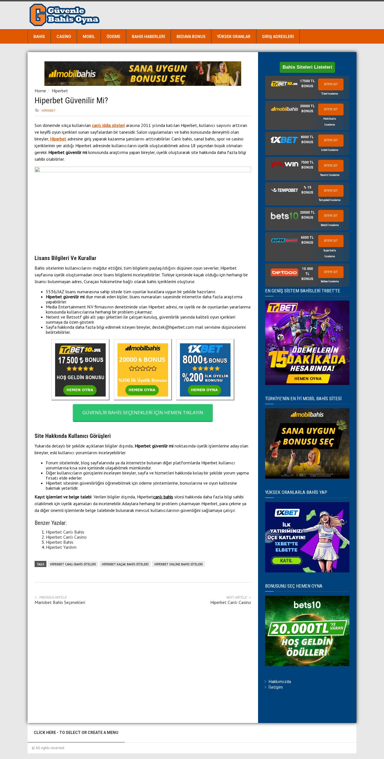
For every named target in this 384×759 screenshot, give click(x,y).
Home (40, 90)
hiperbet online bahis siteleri (178, 564)
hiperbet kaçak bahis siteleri (125, 564)
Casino (64, 36)
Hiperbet (60, 90)
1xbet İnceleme (329, 149)
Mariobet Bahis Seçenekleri (60, 602)
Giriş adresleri (278, 36)
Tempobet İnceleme (329, 199)
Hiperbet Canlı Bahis (65, 532)
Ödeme (113, 36)
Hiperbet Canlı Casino (66, 537)
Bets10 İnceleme (330, 225)
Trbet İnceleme (329, 93)
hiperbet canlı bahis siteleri (73, 564)
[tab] (307, 87)
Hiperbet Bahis (59, 542)
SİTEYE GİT (331, 84)
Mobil (89, 36)
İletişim (275, 687)
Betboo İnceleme (330, 281)
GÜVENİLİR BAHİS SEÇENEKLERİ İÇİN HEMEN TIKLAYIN (142, 412)
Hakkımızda (279, 681)
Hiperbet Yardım (61, 547)
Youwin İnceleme (329, 174)
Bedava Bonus (191, 36)
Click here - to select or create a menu (76, 732)
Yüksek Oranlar (233, 36)
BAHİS (39, 36)
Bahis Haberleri (148, 36)
